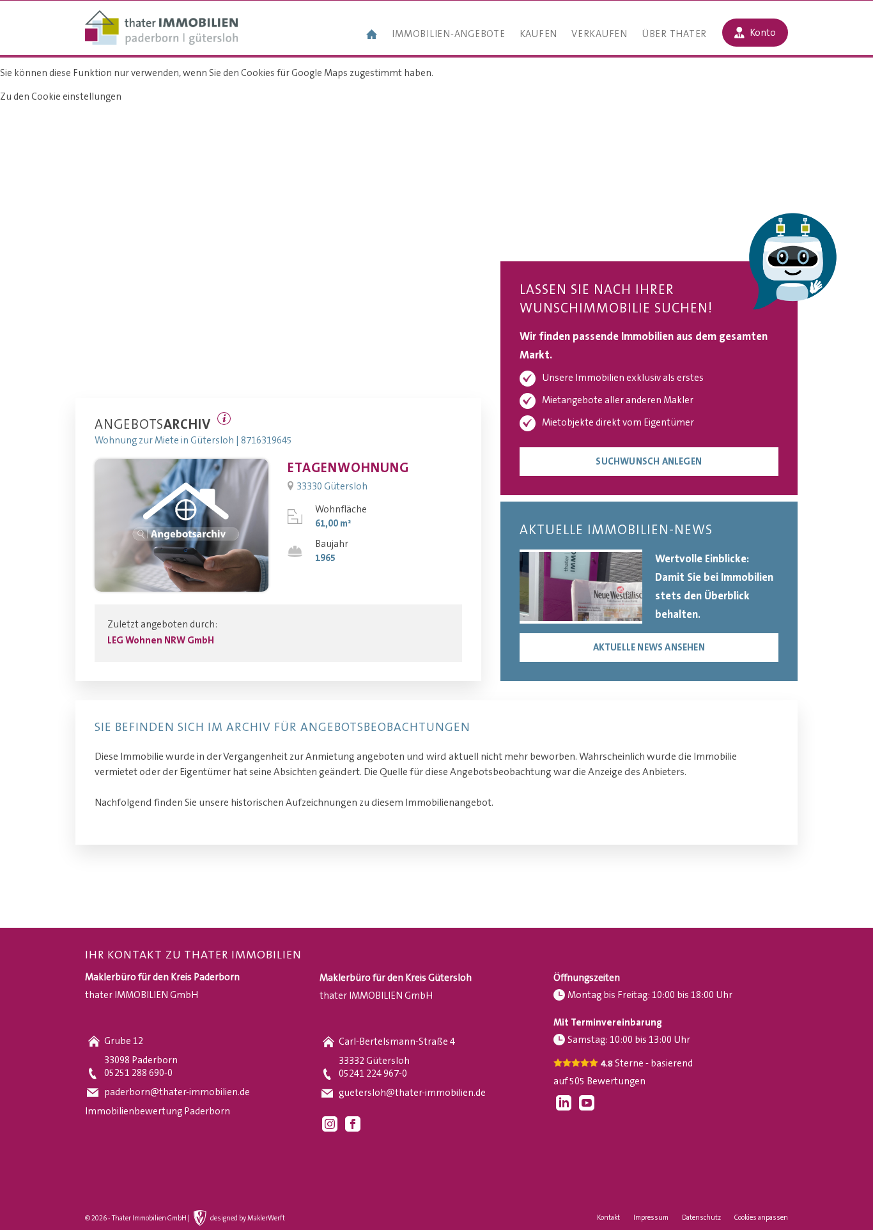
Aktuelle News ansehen (649, 647)
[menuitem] (372, 35)
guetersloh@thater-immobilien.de (412, 1093)
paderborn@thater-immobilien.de (177, 1092)
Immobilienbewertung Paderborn (157, 1111)
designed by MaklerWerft (247, 1218)
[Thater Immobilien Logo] (161, 29)
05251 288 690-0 (138, 1073)
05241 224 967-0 (373, 1073)
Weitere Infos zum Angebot (224, 418)
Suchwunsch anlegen (649, 461)
